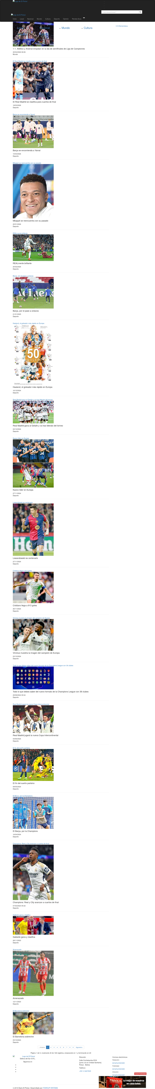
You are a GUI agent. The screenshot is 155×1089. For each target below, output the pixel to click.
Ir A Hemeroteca (122, 26)
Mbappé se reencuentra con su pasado (27, 163)
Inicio (15, 19)
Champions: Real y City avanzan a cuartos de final (31, 843)
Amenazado (17, 949)
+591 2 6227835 (85, 1071)
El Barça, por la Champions (22, 796)
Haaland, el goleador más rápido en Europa (28, 323)
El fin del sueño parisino (21, 748)
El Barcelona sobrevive (21, 1011)
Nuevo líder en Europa (21, 438)
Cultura (47, 19)
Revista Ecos (76, 19)
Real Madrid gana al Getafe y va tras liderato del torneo (33, 399)
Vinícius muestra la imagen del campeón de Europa (31, 618)
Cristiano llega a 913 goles (22, 571)
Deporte (57, 19)
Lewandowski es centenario (23, 502)
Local (22, 19)
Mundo (39, 19)
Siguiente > (79, 1047)
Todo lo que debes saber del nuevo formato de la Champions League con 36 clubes (43, 665)
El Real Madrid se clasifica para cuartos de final (30, 61)
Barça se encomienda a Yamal (24, 114)
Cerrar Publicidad (140, 1074)
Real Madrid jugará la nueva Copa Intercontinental (31, 704)
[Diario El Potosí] (55, 1)
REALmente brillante (20, 233)
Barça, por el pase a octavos (23, 276)
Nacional (30, 19)
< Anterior (42, 1047)
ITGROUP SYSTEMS (50, 1088)
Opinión (66, 19)
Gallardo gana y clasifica (21, 915)
